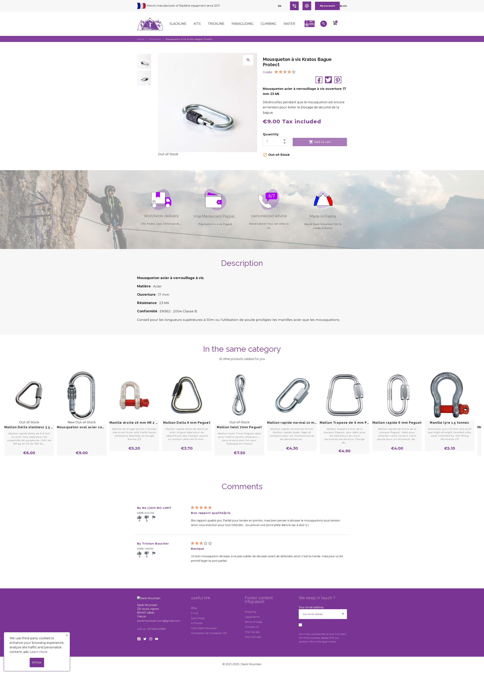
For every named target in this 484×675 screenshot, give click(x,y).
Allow (37, 662)
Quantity (271, 134)
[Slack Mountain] (150, 24)
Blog (343, 6)
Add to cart (320, 142)
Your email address (311, 607)
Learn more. (39, 652)
